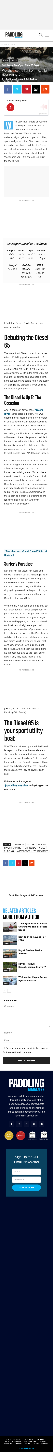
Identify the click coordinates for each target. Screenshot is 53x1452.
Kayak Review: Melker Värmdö (30, 951)
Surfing (9, 851)
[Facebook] (8, 89)
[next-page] (9, 991)
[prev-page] (4, 991)
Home (4, 44)
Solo (42, 847)
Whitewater (40, 851)
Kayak (30, 844)
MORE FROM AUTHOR (21, 916)
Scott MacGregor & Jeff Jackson (22, 78)
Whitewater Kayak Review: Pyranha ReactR (33, 978)
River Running (12, 847)
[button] (41, 35)
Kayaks (14, 60)
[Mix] (45, 89)
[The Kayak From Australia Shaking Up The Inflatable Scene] (10, 927)
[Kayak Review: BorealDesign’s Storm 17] (10, 967)
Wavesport (23, 851)
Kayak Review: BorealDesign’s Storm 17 (32, 965)
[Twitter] (17, 89)
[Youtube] (41, 1124)
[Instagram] (19, 1124)
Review (42, 844)
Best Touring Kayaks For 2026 (32, 938)
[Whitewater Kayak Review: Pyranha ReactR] (10, 980)
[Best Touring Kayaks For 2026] (10, 940)
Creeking (18, 844)
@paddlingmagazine (16, 785)
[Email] (36, 89)
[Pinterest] (26, 89)
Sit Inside (30, 847)
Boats (12, 44)
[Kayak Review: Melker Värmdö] (10, 953)
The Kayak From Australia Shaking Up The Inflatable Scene (32, 926)
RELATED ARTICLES (19, 910)
